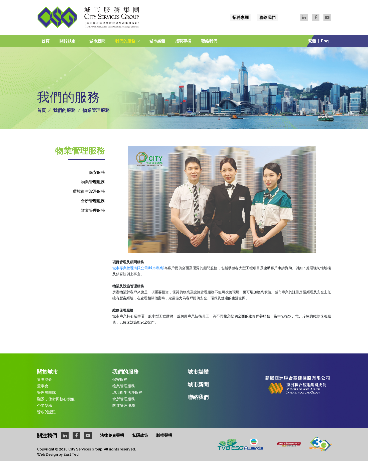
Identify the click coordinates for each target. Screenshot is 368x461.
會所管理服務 (93, 201)
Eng (325, 41)
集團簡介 (44, 379)
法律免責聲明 (112, 435)
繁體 (312, 41)
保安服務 (97, 172)
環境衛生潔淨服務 (89, 191)
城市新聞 (97, 41)
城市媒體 (157, 41)
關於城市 (68, 41)
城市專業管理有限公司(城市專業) (138, 268)
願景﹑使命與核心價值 (56, 399)
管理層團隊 (46, 392)
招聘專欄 (241, 17)
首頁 (46, 41)
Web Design (47, 454)
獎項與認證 (46, 412)
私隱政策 (140, 435)
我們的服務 (125, 41)
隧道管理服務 (93, 210)
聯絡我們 (268, 17)
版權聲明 (164, 435)
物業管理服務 (93, 181)
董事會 (42, 386)
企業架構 (44, 405)
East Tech (72, 454)
